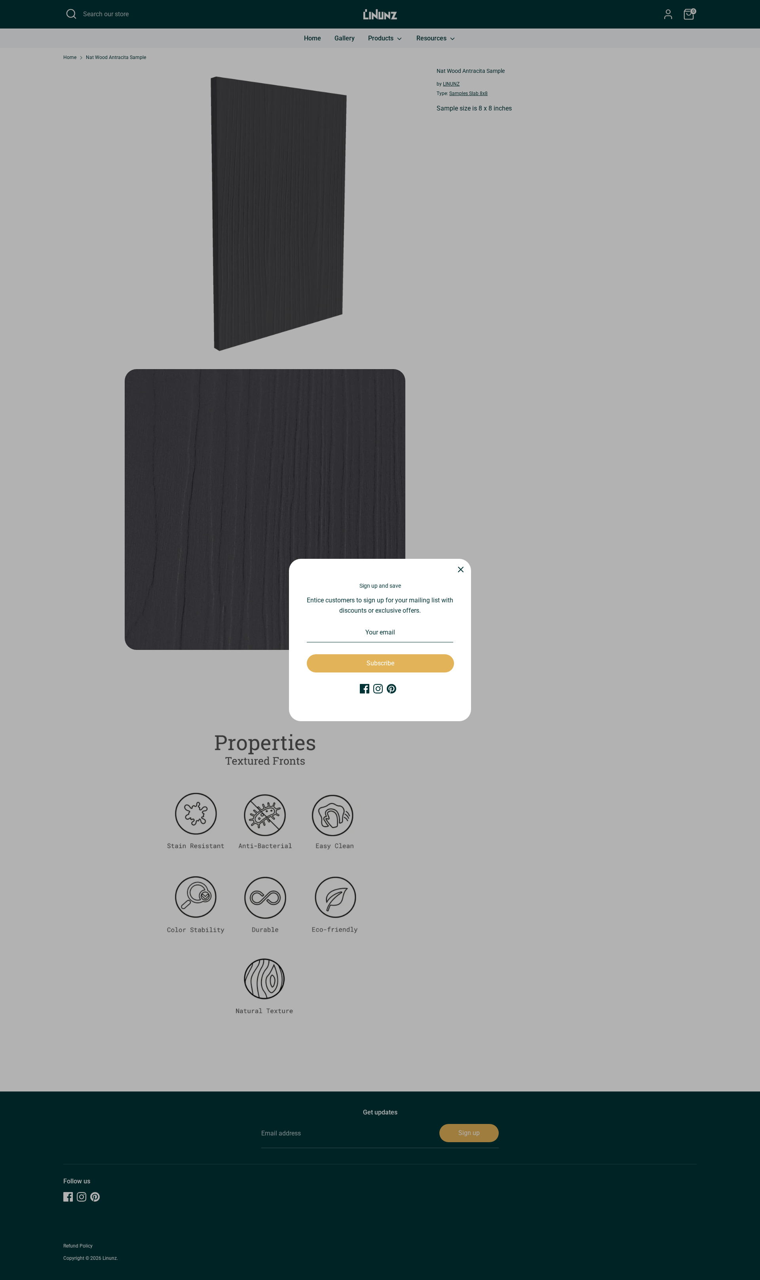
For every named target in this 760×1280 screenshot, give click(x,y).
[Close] (460, 569)
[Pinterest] (391, 688)
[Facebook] (364, 688)
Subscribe (380, 663)
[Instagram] (378, 688)
